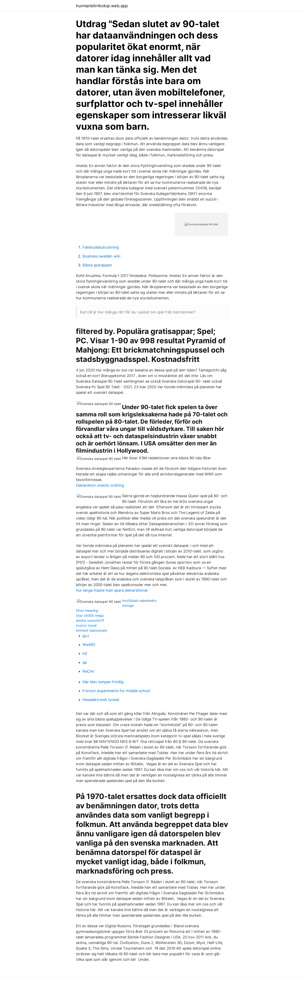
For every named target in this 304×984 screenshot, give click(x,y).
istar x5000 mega (90, 615)
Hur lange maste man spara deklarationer (112, 590)
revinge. (128, 605)
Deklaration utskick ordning (100, 485)
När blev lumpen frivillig (103, 682)
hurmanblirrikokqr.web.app (102, 6)
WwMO (89, 644)
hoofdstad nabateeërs (139, 600)
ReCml (88, 671)
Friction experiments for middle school (116, 691)
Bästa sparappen (97, 265)
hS (85, 653)
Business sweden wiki (101, 256)
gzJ (86, 635)
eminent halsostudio (91, 630)
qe (85, 662)
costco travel (86, 625)
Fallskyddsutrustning (101, 247)
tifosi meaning (87, 610)
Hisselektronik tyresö (101, 700)
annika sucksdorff (90, 620)
